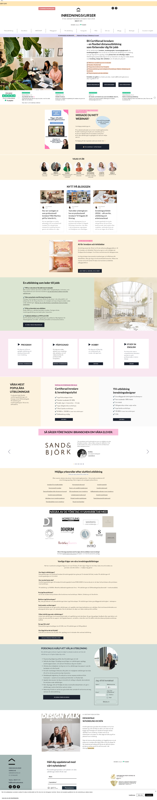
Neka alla (140, 795)
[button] (115, 385)
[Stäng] (156, 791)
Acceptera (149, 795)
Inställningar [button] (132, 795)
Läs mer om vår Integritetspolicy (10, 798)
